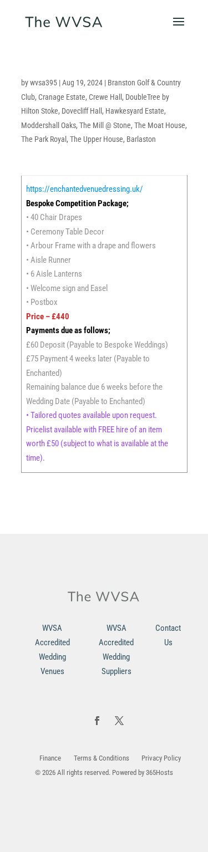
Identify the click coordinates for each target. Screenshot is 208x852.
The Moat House (159, 125)
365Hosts (159, 772)
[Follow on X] (119, 720)
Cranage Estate (61, 97)
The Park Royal (44, 139)
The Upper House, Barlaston (113, 139)
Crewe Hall (105, 97)
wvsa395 (43, 82)
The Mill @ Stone (105, 125)
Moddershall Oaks (48, 125)
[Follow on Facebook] (97, 720)
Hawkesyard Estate (134, 110)
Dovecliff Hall (82, 110)
